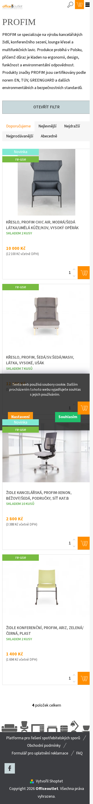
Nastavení (20, 417)
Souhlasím (67, 417)
